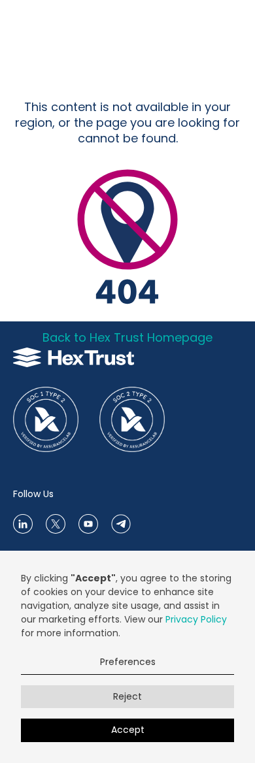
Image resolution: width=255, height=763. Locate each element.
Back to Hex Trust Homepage (127, 337)
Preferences (128, 661)
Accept (127, 729)
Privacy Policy (196, 619)
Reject (127, 696)
